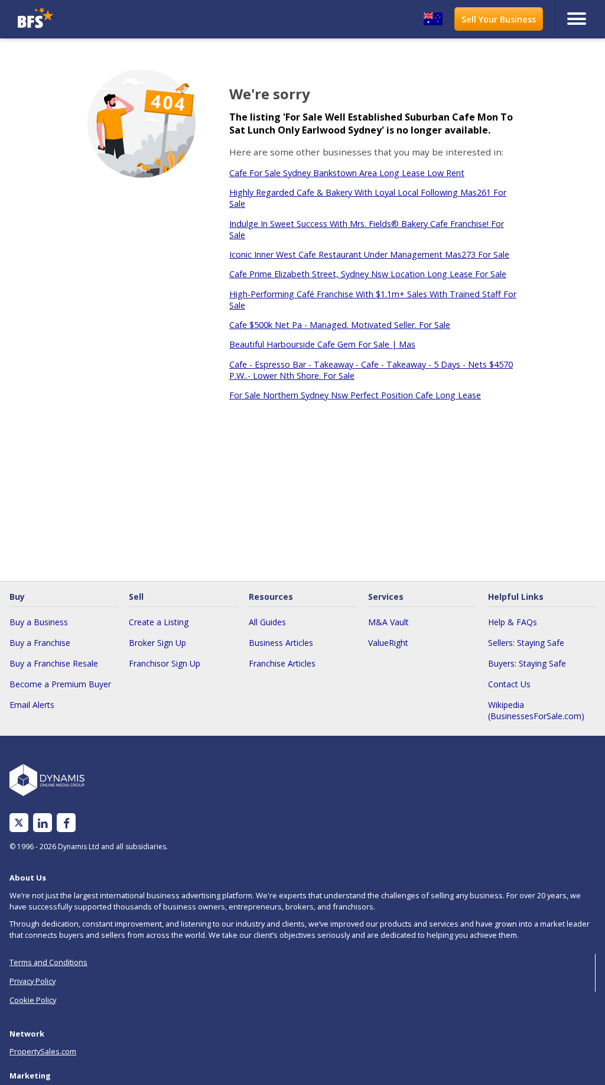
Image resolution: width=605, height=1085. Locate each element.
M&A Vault (388, 622)
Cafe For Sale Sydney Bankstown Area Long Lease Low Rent (346, 172)
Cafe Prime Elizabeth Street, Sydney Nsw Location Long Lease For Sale (367, 274)
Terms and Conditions (48, 962)
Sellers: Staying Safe (526, 642)
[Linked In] (42, 823)
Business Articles (281, 642)
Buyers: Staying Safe (527, 663)
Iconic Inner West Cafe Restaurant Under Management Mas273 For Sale (369, 254)
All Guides (267, 622)
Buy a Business (38, 622)
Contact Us (509, 684)
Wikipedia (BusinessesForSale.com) (536, 710)
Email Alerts (31, 704)
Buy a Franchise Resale (53, 663)
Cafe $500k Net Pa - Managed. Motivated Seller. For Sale (339, 324)
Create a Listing (158, 622)
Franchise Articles (282, 663)
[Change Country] (433, 18)
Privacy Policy (32, 981)
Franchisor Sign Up (164, 663)
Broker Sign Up (157, 642)
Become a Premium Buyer (60, 684)
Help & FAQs (512, 622)
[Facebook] (66, 823)
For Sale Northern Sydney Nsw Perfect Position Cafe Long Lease (355, 395)
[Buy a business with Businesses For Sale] (87, 19)
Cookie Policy (32, 1000)
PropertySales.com (42, 1051)
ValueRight (388, 642)
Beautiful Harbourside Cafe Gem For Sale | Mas (322, 344)
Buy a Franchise (39, 642)
